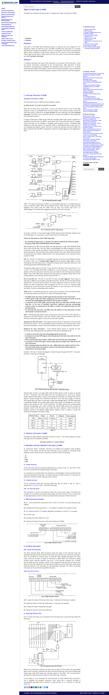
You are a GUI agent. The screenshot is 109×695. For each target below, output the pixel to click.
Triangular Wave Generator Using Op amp (93, 73)
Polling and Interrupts (90, 29)
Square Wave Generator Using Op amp (92, 77)
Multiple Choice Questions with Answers (85, 1)
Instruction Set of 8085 (90, 45)
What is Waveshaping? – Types (91, 149)
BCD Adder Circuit (87, 79)
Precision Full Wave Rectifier (90, 111)
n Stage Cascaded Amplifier (90, 135)
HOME (81, 693)
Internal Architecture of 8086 (90, 109)
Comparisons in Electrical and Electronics (63, 2)
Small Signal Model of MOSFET (91, 152)
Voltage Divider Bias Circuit (90, 102)
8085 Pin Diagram (89, 33)
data (54, 682)
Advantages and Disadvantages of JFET (93, 145)
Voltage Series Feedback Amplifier (91, 85)
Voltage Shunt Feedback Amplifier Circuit (93, 104)
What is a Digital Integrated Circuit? (92, 129)
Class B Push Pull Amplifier (90, 80)
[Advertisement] (52, 26)
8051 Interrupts (88, 30)
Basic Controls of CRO (89, 116)
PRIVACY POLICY (88, 693)
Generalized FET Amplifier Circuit (91, 159)
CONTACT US (96, 693)
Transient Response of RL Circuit (91, 98)
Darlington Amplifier (88, 92)
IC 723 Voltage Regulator (89, 96)
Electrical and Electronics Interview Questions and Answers (44, 1)
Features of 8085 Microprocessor (93, 32)
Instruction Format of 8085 (91, 44)
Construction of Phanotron (90, 150)
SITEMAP (102, 693)
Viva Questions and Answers (67, 1)
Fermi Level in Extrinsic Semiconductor (93, 133)
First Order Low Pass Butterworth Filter (93, 105)
